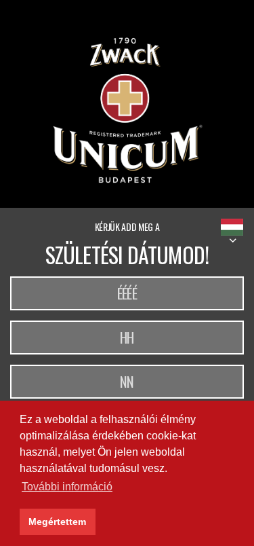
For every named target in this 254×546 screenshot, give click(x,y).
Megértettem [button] (57, 521)
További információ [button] (67, 486)
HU (232, 227)
